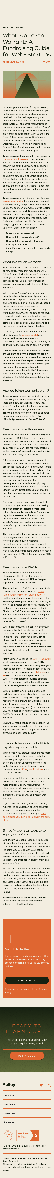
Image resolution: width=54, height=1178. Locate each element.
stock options (36, 769)
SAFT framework (42, 658)
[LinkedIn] (42, 1085)
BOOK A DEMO (27, 980)
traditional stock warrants (16, 159)
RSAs (24, 769)
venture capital (30, 335)
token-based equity (13, 201)
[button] (27, 1095)
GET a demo (27, 1055)
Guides (19, 27)
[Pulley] (15, 1085)
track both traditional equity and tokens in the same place (27, 817)
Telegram (41, 672)
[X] (49, 1085)
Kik (4, 675)
